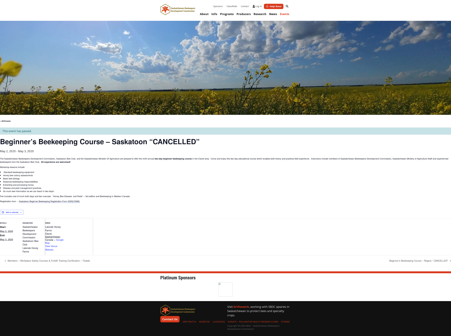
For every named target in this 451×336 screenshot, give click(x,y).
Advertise (204, 321)
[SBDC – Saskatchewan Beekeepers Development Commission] (178, 9)
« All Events (5, 121)
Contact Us (170, 319)
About (204, 14)
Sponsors (218, 6)
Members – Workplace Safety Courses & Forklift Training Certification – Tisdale (48, 260)
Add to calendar (12, 212)
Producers (244, 14)
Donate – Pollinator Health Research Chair (253, 321)
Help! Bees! (275, 6)
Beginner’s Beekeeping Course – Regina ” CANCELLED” (419, 260)
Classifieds (232, 6)
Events (284, 14)
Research (260, 14)
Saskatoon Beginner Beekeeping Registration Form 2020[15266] (49, 201)
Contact (245, 6)
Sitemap (285, 321)
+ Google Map (54, 241)
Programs (227, 14)
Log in (258, 6)
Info (214, 14)
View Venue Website (51, 247)
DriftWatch (189, 321)
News (273, 14)
